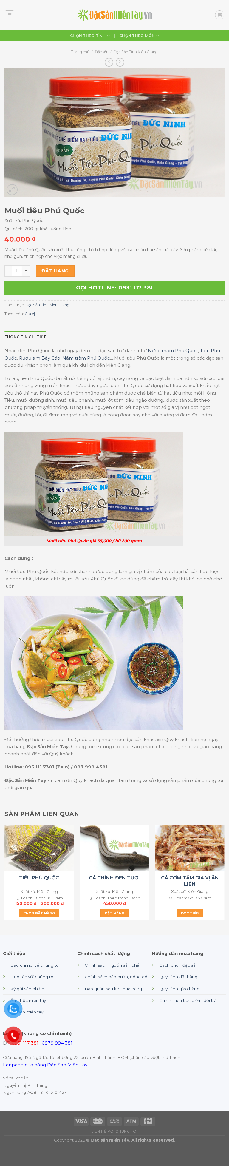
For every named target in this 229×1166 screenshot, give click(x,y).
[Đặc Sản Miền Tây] (114, 15)
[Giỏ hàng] (219, 14)
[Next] (224, 874)
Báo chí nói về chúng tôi (35, 965)
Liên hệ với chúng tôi (114, 1131)
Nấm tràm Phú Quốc (86, 358)
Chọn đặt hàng (39, 913)
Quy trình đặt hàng (178, 976)
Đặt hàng (55, 271)
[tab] (25, 337)
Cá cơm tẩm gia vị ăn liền (190, 881)
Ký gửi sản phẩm (27, 988)
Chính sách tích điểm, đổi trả (187, 1000)
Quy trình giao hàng (179, 988)
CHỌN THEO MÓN (137, 35)
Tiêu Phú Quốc (39, 878)
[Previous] (4, 874)
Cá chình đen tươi (114, 878)
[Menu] (9, 14)
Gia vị (30, 314)
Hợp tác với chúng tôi (32, 976)
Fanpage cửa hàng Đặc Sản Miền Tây (45, 1065)
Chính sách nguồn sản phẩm (114, 965)
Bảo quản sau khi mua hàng (113, 988)
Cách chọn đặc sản (178, 965)
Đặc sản (102, 52)
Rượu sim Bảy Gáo (39, 358)
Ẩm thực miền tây (28, 1000)
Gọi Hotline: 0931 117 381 (114, 287)
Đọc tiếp (190, 913)
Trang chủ (80, 52)
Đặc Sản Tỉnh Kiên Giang (136, 52)
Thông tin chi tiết (25, 337)
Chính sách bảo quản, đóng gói (116, 976)
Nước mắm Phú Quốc (173, 350)
